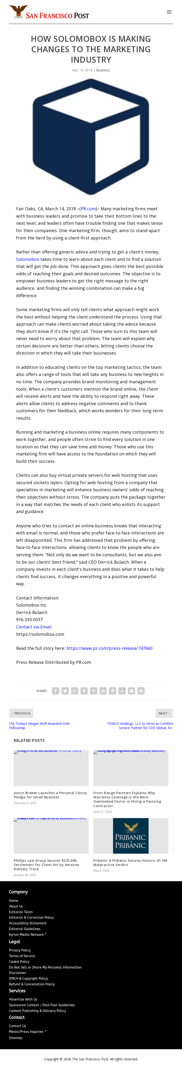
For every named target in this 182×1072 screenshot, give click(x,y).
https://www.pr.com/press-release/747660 (109, 648)
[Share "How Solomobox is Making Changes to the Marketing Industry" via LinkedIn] (103, 691)
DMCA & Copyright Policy (28, 979)
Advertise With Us (23, 999)
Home (13, 901)
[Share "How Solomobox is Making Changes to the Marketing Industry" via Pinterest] (93, 691)
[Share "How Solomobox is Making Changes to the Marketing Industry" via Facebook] (55, 691)
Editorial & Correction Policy (31, 918)
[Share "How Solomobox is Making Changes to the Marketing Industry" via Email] (131, 691)
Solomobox (27, 259)
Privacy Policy (20, 950)
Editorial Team (21, 912)
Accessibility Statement (28, 923)
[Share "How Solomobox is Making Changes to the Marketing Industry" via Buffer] (112, 691)
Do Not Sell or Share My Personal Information (45, 967)
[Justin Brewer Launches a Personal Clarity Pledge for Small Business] (51, 768)
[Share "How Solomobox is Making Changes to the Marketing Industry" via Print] (141, 691)
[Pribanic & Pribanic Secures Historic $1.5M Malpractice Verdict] (130, 836)
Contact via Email (33, 627)
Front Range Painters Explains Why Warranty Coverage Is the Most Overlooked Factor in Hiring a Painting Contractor (127, 799)
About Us (16, 906)
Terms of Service (22, 956)
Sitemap (16, 1038)
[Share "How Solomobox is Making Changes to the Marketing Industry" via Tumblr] (84, 691)
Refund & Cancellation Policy (32, 984)
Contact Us (17, 1026)
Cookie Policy (19, 962)
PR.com (88, 208)
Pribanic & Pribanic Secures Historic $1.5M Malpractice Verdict (130, 862)
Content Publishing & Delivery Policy (37, 1011)
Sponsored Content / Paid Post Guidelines (42, 1005)
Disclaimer (17, 973)
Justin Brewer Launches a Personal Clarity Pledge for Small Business (50, 795)
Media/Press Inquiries (26, 1032)
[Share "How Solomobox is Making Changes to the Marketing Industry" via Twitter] (65, 691)
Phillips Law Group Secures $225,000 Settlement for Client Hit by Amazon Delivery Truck (46, 864)
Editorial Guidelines (25, 929)
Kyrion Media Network (26, 935)
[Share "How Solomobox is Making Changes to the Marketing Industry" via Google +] (74, 691)
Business (103, 70)
